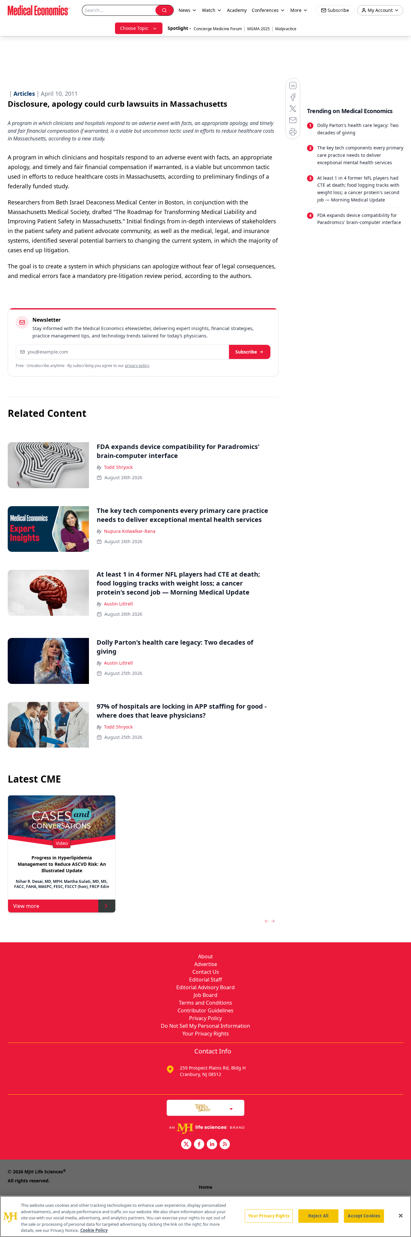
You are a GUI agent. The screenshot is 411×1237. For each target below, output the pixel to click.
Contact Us (205, 971)
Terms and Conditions (205, 1002)
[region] (205, 1216)
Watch (208, 10)
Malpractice (285, 28)
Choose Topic (134, 28)
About (205, 956)
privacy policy (137, 365)
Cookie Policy (94, 1230)
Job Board (205, 995)
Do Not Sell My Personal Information (205, 1025)
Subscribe (246, 352)
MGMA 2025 (258, 28)
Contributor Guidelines (205, 1010)
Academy (237, 10)
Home (205, 1187)
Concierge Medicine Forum (218, 28)
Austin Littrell (118, 604)
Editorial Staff (205, 979)
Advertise (205, 964)
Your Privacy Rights (205, 1033)
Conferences (265, 10)
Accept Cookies (364, 1216)
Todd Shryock (118, 467)
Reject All (318, 1216)
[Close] (401, 1216)
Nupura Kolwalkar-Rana (129, 531)
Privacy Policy (205, 1018)
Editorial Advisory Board (205, 987)
